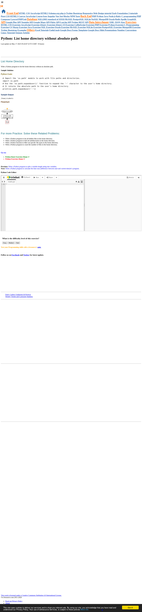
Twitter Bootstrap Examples (13, 30)
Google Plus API (13, 22)
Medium (11, 243)
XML (111, 22)
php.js (63, 13)
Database (32, 19)
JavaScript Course (34, 16)
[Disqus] (71, 392)
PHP (94, 16)
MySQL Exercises (78, 27)
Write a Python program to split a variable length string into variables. (32, 167)
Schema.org (54, 13)
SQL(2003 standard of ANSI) (51, 19)
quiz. (39, 247)
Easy (5, 243)
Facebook (15, 255)
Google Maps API (42, 22)
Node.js (112, 16)
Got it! (130, 607)
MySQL (68, 19)
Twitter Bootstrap (74, 13)
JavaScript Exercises (30, 25)
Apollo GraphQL (128, 19)
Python (100, 16)
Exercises (131, 22)
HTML (22, 13)
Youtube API (27, 22)
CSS (28, 13)
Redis (117, 19)
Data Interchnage (99, 22)
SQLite (87, 19)
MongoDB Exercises (131, 27)
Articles (26, 33)
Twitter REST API (80, 22)
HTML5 (44, 13)
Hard (17, 243)
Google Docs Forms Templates (73, 30)
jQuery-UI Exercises (65, 25)
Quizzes (19, 33)
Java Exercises (34, 27)
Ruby (118, 16)
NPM (72, 16)
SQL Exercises (47, 27)
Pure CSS (5, 16)
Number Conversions (127, 30)
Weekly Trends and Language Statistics (19, 297)
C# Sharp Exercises (18, 27)
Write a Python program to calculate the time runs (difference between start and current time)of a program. (42, 169)
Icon (45, 16)
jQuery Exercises (47, 25)
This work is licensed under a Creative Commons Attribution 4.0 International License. (31, 595)
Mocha (66, 16)
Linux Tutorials (8, 33)
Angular (51, 16)
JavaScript (35, 13)
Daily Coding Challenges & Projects (18, 295)
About (7, 603)
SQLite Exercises (94, 27)
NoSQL (94, 19)
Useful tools (54, 30)
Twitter (26, 255)
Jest (61, 16)
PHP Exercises (101, 25)
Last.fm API (65, 22)
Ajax (123, 22)
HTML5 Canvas (17, 16)
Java (106, 16)
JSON (117, 22)
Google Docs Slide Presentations (102, 30)
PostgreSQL (78, 19)
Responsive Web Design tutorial (97, 13)
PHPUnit (22, 19)
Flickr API (55, 22)
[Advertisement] (27, 51)
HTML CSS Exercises (11, 25)
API (3, 22)
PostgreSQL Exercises (112, 27)
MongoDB (103, 19)
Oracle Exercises (62, 27)
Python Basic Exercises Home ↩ (17, 157)
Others (31, 30)
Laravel (14, 19)
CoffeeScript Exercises (84, 25)
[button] (71, 2)
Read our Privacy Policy (13, 601)
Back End (86, 16)
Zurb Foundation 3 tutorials (125, 13)
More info (84, 609)
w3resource (5, 5)
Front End (13, 13)
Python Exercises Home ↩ (15, 159)
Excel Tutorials (42, 30)
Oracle (112, 19)
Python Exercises (116, 25)
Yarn (77, 16)
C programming (128, 16)
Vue (57, 16)
